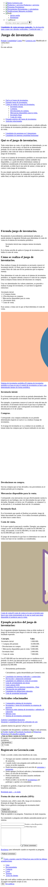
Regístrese (5, 850)
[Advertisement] (24, 73)
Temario (9, 873)
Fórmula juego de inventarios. (16, 102)
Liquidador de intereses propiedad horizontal (22, 135)
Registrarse (14, 18)
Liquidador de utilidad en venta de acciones (22, 681)
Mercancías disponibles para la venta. (24, 113)
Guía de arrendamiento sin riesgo (18, 683)
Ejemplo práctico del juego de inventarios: (21, 119)
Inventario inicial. (16, 107)
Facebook (27, 732)
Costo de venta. (16, 117)
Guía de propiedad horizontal (16, 693)
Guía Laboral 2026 (13, 685)
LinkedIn (21, 734)
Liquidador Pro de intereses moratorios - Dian (22, 687)
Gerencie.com (30, 41)
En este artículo (6, 47)
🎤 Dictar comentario (29, 845)
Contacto (9, 869)
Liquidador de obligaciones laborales (19, 691)
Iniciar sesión (15, 15)
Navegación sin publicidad (15, 689)
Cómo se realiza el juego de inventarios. (20, 104)
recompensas (32, 780)
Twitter (11, 732)
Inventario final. (16, 115)
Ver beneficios (6, 742)
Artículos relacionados (14, 121)
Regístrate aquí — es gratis (11, 792)
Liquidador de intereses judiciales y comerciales (23, 677)
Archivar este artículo (9, 812)
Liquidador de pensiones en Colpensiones (21, 133)
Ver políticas (9, 884)
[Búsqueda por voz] (30, 22)
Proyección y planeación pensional (18, 679)
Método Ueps (11, 714)
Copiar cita (5, 809)
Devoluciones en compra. (19, 111)
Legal (8, 871)
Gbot (7, 865)
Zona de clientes (12, 876)
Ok (3, 884)
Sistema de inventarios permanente (18, 716)
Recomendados (11, 867)
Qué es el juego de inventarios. (17, 100)
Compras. (13, 109)
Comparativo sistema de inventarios (19, 703)
